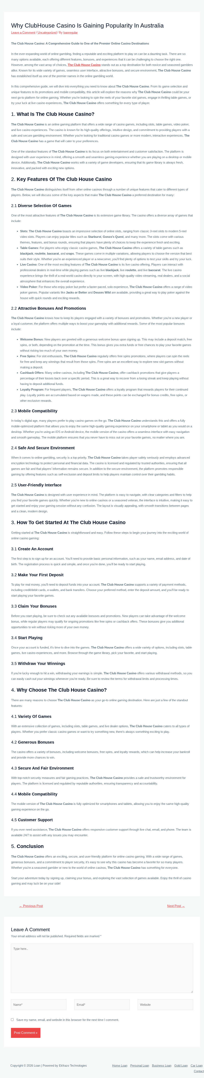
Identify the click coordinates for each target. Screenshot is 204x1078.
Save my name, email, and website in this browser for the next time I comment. (67, 1019)
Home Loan (119, 1065)
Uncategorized (47, 32)
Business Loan (161, 1065)
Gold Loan (181, 1065)
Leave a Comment (23, 32)
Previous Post (31, 906)
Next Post (176, 906)
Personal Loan (139, 1065)
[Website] (165, 1005)
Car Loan (197, 1065)
